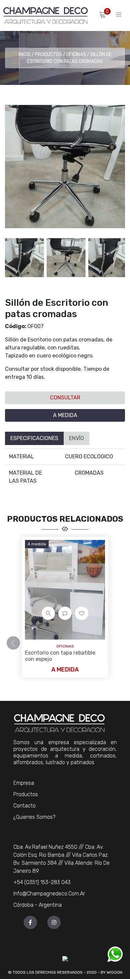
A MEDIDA (65, 415)
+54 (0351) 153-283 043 (42, 882)
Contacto (24, 805)
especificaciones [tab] (34, 438)
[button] (118, 257)
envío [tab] (76, 438)
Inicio (25, 54)
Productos (48, 54)
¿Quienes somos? (34, 817)
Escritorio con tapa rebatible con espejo (60, 656)
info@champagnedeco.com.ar (49, 893)
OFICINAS (76, 54)
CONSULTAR (65, 397)
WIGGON (114, 972)
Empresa (23, 783)
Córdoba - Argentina (37, 905)
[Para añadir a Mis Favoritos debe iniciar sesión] (81, 613)
